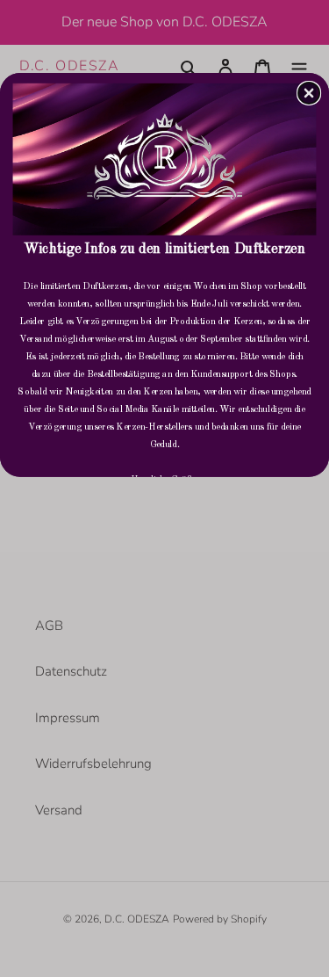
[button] (308, 92)
